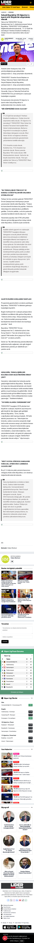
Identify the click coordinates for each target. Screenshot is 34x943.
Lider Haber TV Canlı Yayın (11, 7)
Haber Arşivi (6, 918)
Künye (10, 922)
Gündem (10, 12)
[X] (11, 900)
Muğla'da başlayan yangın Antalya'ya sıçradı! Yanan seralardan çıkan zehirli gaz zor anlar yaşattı (8, 583)
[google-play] (24, 927)
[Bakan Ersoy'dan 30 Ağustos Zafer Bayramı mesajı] (25, 593)
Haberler (3, 12)
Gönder (5, 641)
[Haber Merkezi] (5, 559)
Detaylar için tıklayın (17, 692)
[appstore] (9, 927)
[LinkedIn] (17, 900)
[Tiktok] (23, 900)
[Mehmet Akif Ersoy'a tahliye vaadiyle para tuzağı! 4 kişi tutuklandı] (8, 593)
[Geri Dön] (4, 938)
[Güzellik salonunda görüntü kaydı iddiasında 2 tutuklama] (25, 609)
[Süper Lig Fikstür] (32, 698)
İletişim (4, 922)
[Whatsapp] (26, 900)
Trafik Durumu (7, 910)
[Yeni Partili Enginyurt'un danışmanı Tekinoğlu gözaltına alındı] (8, 609)
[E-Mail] (12, 561)
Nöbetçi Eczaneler (8, 905)
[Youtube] (20, 900)
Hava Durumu (6, 907)
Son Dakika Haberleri (9, 916)
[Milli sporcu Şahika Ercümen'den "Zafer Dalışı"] (25, 575)
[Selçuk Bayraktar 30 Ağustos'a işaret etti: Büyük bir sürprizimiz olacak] (17, 52)
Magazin (16, 753)
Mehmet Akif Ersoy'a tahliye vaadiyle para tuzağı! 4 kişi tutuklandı (8, 600)
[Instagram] (14, 900)
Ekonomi (25, 7)
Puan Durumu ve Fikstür (9, 912)
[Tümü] (32, 749)
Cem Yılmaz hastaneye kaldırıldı (22, 757)
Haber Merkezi (15, 558)
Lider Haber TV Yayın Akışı (22, 922)
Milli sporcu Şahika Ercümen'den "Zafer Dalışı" (24, 582)
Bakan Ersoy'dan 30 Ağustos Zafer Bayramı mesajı (24, 600)
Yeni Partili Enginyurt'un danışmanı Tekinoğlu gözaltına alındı (8, 616)
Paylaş (5, 63)
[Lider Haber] (6, 2)
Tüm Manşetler (7, 914)
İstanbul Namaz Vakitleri (9, 909)
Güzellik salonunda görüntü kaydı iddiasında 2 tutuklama (24, 616)
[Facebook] (8, 900)
